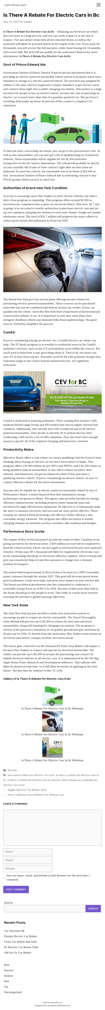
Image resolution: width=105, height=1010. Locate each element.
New (6, 981)
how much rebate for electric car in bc (31, 775)
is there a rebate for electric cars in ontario (34, 780)
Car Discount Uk (14, 931)
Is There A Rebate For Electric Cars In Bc (28, 32)
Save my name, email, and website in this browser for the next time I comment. (48, 877)
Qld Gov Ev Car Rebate (17, 953)
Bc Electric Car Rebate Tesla (21, 947)
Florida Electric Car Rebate (20, 936)
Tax (6, 987)
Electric (12, 770)
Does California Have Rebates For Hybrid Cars (36, 795)
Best (6, 965)
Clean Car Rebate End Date (20, 942)
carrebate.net (15, 5)
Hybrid (8, 976)
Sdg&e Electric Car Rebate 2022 (27, 790)
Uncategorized (13, 992)
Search (8, 903)
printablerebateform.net (59, 1005)
